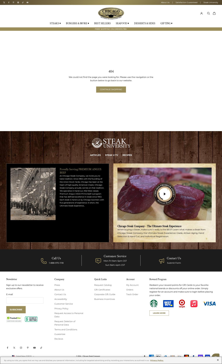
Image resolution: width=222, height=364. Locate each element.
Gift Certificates (102, 289)
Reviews (58, 339)
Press (57, 285)
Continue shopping (111, 89)
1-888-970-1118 (56, 263)
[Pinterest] (13, 2)
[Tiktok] (23, 2)
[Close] (218, 360)
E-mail (9, 294)
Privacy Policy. (157, 360)
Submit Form (174, 263)
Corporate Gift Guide (104, 294)
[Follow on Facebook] (7, 347)
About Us (165, 2)
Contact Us (174, 258)
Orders (129, 289)
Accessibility (60, 299)
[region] (111, 360)
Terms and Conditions (65, 329)
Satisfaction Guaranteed (186, 2)
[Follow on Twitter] (14, 347)
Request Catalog (103, 285)
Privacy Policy (61, 308)
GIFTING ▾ (166, 23)
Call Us (56, 258)
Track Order (132, 294)
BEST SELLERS (102, 23)
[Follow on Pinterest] (27, 347)
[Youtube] (27, 2)
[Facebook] (9, 2)
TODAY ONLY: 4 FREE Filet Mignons (111, 30)
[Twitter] (4, 2)
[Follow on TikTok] (41, 347)
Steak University (210, 2)
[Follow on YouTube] (34, 347)
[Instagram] (18, 2)
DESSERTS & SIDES (144, 23)
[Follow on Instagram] (21, 347)
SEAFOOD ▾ (122, 23)
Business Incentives (104, 299)
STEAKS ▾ (55, 23)
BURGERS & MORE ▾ (77, 23)
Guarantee (59, 334)
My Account (132, 285)
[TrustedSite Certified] (14, 319)
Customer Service (63, 304)
